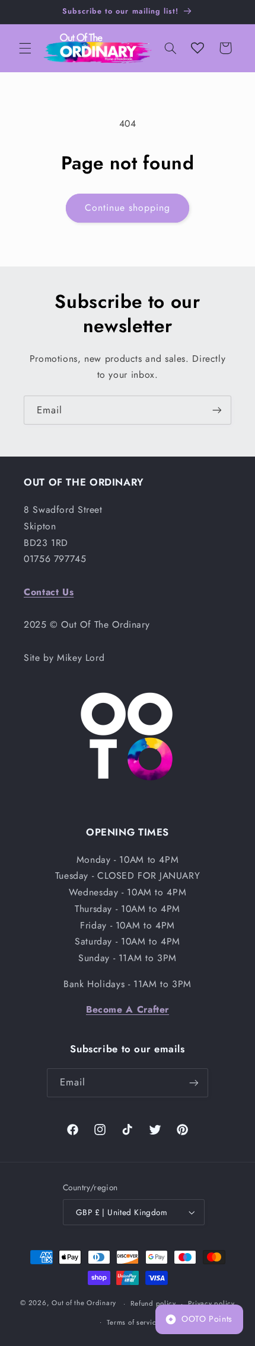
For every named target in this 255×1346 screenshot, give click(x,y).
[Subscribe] (217, 410)
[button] (25, 48)
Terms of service (133, 1322)
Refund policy (153, 1303)
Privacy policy (211, 1303)
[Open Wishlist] (197, 48)
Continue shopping (128, 207)
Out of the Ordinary (84, 1303)
